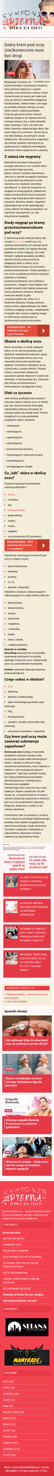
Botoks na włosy (14, 1238)
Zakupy (7, 1442)
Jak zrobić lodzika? (17, 1001)
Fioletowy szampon (15, 1250)
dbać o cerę (19, 241)
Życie (6, 1455)
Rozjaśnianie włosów (16, 1288)
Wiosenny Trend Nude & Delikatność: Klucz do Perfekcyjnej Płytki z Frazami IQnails (33, 962)
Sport (6, 1430)
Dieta (6, 1381)
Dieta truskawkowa (15, 1272)
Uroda (11, 73)
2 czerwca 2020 (41, 82)
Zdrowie (9, 1069)
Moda (6, 1418)
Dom (5, 1387)
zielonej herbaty (16, 510)
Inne (7, 1152)
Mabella (25, 1232)
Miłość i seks (11, 1412)
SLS (10, 686)
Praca (6, 1424)
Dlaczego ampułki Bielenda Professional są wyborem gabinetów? (22, 1123)
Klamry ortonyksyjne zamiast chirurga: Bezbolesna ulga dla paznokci (24, 1082)
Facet (6, 1400)
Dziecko (8, 1393)
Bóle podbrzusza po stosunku (22, 1257)
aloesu (11, 494)
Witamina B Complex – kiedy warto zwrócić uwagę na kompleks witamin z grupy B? (27, 1165)
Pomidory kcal (12, 1244)
